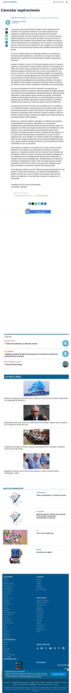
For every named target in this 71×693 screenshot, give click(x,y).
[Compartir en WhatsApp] (6, 35)
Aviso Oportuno (41, 604)
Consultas (7, 637)
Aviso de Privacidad (61, 682)
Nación (6, 579)
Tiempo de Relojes (9, 654)
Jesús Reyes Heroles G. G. (19, 17)
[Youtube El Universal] (50, 648)
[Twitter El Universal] (46, 648)
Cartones (6, 608)
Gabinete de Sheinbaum (7, 593)
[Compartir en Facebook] (6, 29)
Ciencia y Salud (8, 623)
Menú (5, 629)
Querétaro (40, 587)
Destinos (6, 633)
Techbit (6, 627)
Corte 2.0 (6, 581)
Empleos (39, 606)
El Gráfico (40, 615)
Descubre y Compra (43, 600)
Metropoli (7, 600)
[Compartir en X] (6, 32)
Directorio (7, 682)
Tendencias (7, 621)
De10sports (40, 617)
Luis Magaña (8, 351)
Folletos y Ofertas (42, 602)
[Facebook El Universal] (42, 648)
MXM (5, 625)
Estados (6, 602)
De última (7, 631)
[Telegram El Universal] (37, 648)
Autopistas (7, 635)
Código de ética (34, 682)
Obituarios (40, 608)
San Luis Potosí (41, 589)
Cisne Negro (7, 656)
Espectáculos (8, 614)
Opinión (8, 336)
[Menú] (67, 2)
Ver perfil (15, 23)
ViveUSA (39, 621)
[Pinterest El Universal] (59, 648)
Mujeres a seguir (9, 583)
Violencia (43, 682)
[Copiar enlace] (6, 42)
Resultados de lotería (41, 630)
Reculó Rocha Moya (14, 364)
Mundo (6, 596)
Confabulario (8, 618)
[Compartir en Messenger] (6, 39)
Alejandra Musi (9, 341)
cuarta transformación (41, 195)
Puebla (39, 583)
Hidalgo (39, 585)
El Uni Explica (8, 589)
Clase (5, 642)
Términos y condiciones (44, 684)
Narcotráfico (7, 604)
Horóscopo (40, 627)
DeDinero (39, 619)
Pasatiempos (41, 625)
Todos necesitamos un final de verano (21, 344)
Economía (7, 610)
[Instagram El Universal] (55, 648)
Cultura (6, 616)
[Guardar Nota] (6, 45)
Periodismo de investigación (8, 586)
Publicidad (50, 682)
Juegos (39, 623)
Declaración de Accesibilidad (27, 684)
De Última (7, 648)
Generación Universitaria (40, 612)
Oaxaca (39, 581)
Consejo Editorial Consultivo (20, 682)
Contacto (55, 684)
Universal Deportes (9, 612)
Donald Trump (8, 598)
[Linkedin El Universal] (63, 648)
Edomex (39, 579)
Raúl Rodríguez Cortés (12, 362)
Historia (15, 684)
